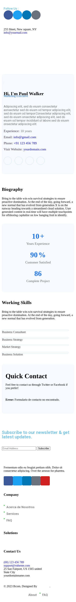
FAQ (9, 520)
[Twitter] (17, 15)
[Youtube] (45, 480)
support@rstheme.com (17, 565)
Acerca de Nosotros (20, 507)
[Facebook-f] (8, 15)
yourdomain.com (34, 149)
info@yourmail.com (15, 32)
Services (12, 514)
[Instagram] (41, 161)
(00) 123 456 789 (14, 562)
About (32, 595)
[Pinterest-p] (36, 15)
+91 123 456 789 (25, 143)
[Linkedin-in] (26, 15)
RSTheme (44, 586)
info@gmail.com (24, 137)
